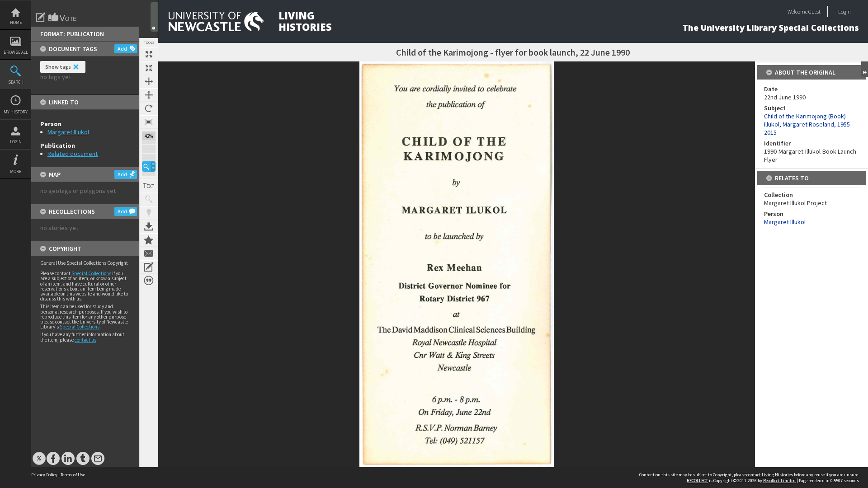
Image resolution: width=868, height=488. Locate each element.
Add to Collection (149, 240)
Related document (72, 154)
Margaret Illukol (68, 132)
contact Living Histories (769, 475)
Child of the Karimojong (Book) (805, 116)
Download (149, 226)
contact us (85, 340)
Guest (814, 11)
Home (16, 22)
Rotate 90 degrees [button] (149, 108)
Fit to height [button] (149, 95)
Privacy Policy (44, 475)
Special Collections (91, 273)
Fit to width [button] (149, 81)
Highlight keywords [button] (149, 213)
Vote (63, 17)
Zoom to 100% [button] (149, 122)
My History (16, 112)
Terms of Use (73, 475)
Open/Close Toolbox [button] (154, 17)
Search (16, 82)
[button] (149, 166)
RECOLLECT (697, 480)
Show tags (58, 66)
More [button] (15, 171)
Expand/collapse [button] (864, 69)
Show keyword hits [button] (149, 199)
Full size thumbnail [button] (149, 54)
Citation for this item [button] (149, 280)
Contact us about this (149, 253)
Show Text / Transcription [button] (149, 185)
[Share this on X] (39, 454)
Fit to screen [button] (149, 68)
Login (16, 142)
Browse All (16, 52)
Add (122, 48)
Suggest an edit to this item (41, 17)
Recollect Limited (779, 480)
